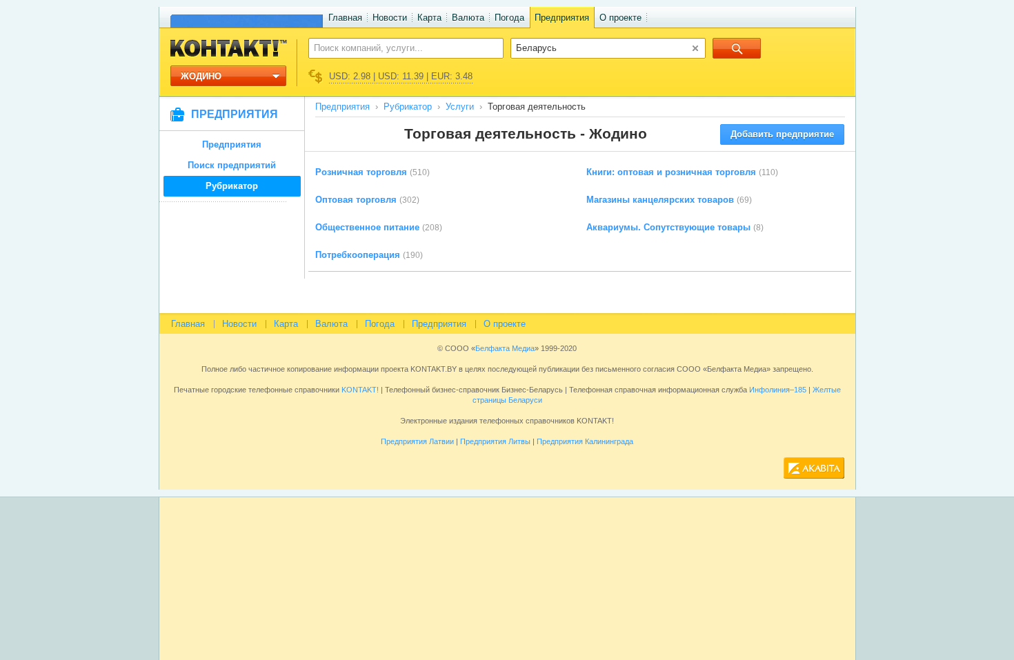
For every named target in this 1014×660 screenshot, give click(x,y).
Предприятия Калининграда (585, 441)
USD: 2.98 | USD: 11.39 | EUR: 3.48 (401, 76)
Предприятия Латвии (417, 441)
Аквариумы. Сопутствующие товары (668, 227)
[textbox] (398, 48)
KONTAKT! (359, 390)
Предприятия (562, 17)
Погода (509, 17)
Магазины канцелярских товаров (660, 199)
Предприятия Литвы (495, 441)
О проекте (620, 17)
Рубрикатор (232, 186)
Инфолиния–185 (777, 390)
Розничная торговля (361, 172)
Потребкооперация (357, 255)
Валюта (468, 17)
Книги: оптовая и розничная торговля (671, 172)
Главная (345, 17)
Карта (429, 17)
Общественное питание (367, 227)
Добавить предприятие (782, 134)
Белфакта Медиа (505, 348)
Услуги (460, 106)
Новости (389, 17)
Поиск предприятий (232, 165)
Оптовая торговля (356, 199)
